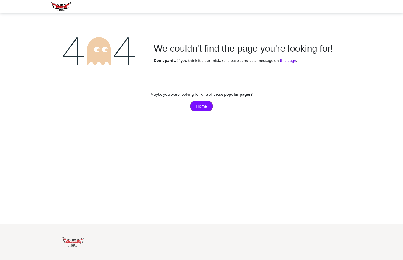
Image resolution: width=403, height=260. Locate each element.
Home (201, 106)
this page (288, 60)
